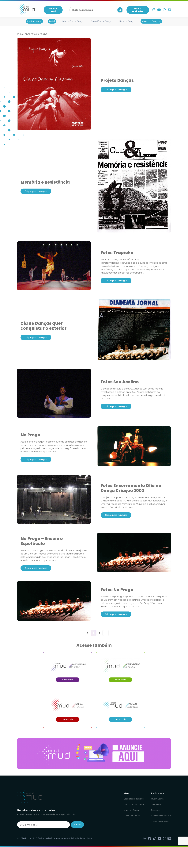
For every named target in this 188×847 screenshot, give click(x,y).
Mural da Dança (126, 21)
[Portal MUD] (26, 10)
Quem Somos (157, 799)
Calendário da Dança (101, 21)
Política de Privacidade (80, 838)
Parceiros (155, 810)
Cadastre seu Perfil (160, 821)
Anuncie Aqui (53, 10)
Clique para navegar (116, 89)
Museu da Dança (150, 21)
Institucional (33, 21)
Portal (52, 21)
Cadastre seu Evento (161, 815)
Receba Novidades (137, 10)
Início (20, 34)
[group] (94, 753)
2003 (35, 34)
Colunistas (156, 804)
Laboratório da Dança (72, 21)
